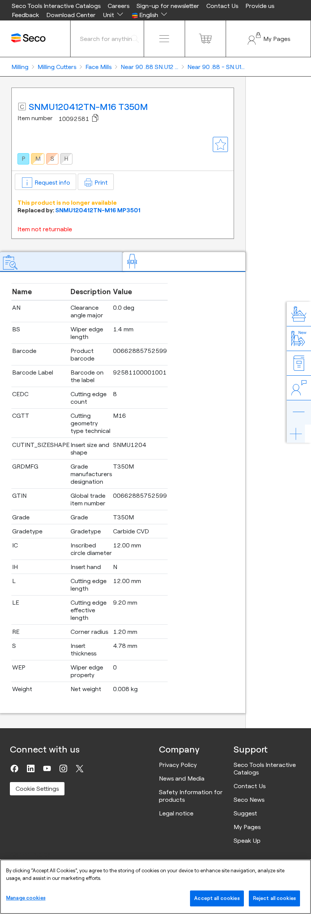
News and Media (181, 778)
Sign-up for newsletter (168, 5)
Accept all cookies (216, 898)
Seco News (249, 799)
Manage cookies (26, 898)
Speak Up (247, 840)
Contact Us (222, 5)
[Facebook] (14, 768)
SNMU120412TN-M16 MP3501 (97, 210)
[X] (79, 768)
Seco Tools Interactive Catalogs (56, 5)
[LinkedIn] (30, 768)
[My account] (268, 38)
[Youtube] (47, 768)
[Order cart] (205, 38)
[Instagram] (63, 768)
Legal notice (176, 813)
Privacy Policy (178, 764)
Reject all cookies (274, 898)
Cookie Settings (37, 788)
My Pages (247, 827)
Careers (118, 5)
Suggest (245, 813)
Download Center (71, 15)
